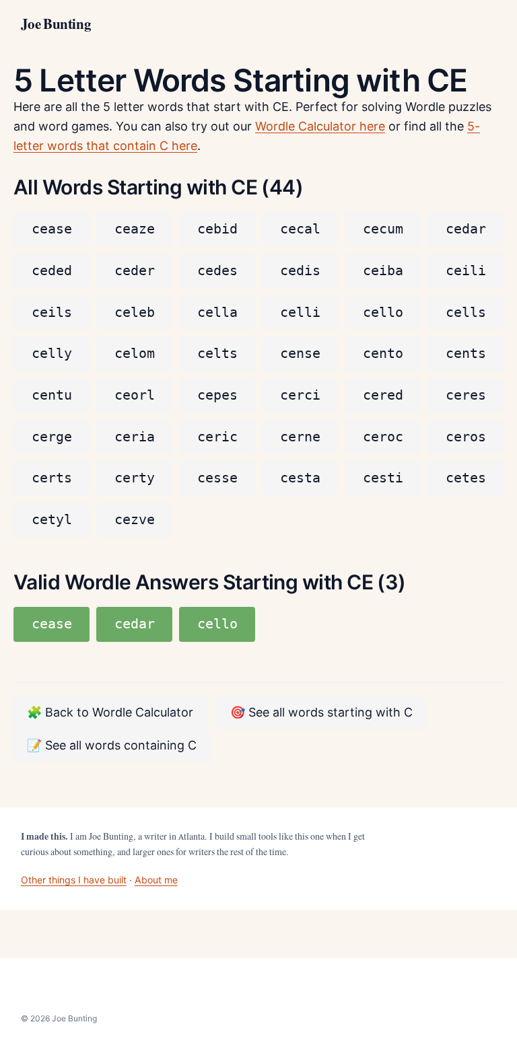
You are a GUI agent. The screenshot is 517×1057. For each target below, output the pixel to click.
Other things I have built (74, 879)
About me (156, 879)
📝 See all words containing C (112, 745)
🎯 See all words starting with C (321, 712)
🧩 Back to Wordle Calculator (110, 712)
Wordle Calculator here (320, 126)
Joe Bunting (56, 24)
